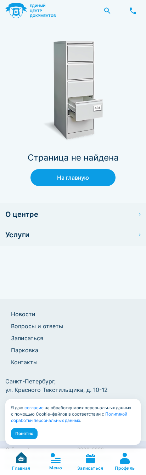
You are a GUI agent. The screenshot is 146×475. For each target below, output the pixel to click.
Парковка (24, 350)
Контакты (24, 362)
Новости (23, 314)
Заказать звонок (133, 10)
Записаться (27, 338)
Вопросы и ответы (37, 326)
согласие (34, 407)
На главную (73, 177)
